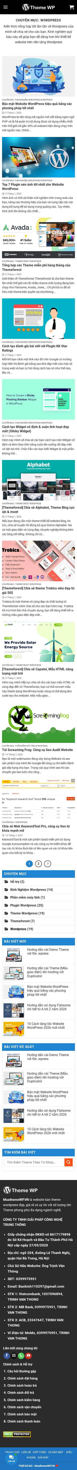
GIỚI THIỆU (39, 1452)
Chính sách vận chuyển (24, 1407)
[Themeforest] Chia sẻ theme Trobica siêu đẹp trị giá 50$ (38, 590)
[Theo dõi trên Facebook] (6, 1356)
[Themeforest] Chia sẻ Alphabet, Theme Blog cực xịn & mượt (38, 510)
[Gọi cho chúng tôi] (21, 1356)
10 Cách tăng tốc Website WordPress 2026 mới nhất (46, 1026)
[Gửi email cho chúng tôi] (14, 1356)
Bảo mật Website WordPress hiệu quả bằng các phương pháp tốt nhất (37, 106)
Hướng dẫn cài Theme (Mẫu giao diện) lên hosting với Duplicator (47, 972)
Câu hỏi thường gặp (21, 1371)
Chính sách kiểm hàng (23, 1400)
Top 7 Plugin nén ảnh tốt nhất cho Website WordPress (33, 187)
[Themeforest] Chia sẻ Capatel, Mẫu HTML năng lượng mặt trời (37, 671)
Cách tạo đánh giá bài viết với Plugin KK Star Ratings (34, 348)
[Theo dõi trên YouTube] (28, 1356)
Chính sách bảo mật (22, 1414)
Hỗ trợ (14, 882)
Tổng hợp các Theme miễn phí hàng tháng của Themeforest (36, 267)
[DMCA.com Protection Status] (17, 1434)
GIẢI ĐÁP (43, 1457)
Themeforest (20, 921)
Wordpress (18, 929)
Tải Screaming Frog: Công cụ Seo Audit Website (37, 750)
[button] (5, 7)
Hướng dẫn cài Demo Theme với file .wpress (48, 951)
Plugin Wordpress (23, 905)
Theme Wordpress (24, 913)
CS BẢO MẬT (55, 1452)
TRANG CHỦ (12, 1452)
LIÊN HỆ (26, 1452)
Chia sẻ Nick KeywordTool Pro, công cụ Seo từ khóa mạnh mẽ (36, 828)
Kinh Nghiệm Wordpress (28, 890)
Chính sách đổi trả (20, 1393)
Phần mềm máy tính (25, 897)
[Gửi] (68, 1162)
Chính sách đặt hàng (22, 1378)
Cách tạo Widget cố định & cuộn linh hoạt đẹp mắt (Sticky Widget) (35, 429)
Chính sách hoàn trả (22, 1385)
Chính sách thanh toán (23, 1421)
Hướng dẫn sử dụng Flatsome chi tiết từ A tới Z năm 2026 (48, 1007)
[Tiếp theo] (47, 863)
